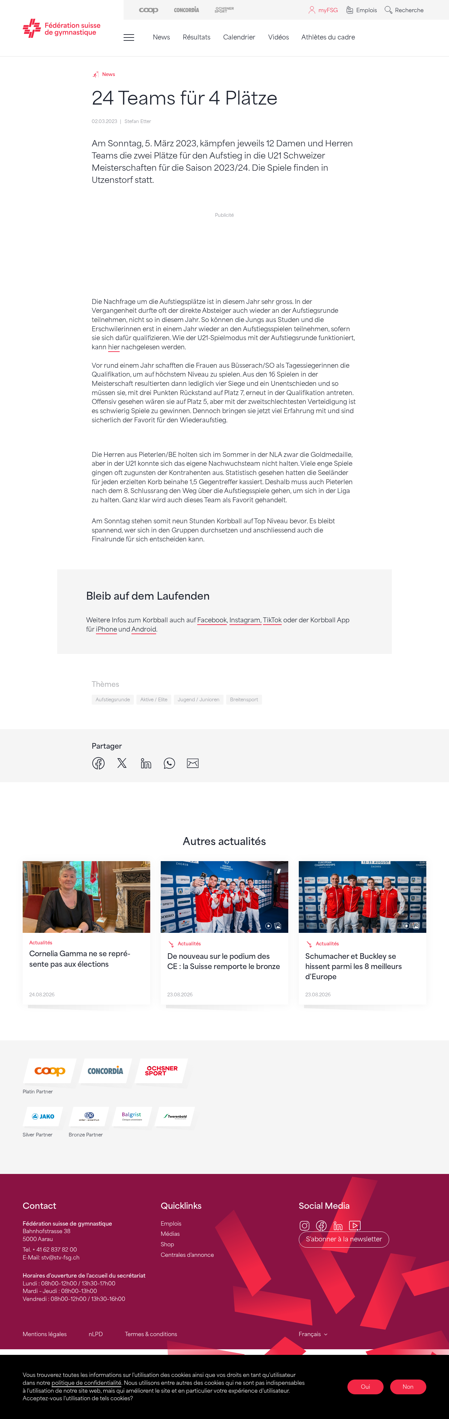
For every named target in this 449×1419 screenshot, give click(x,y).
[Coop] (149, 9)
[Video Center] (355, 1225)
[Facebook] (321, 1225)
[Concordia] (186, 9)
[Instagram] (304, 1225)
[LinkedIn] (338, 1225)
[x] (122, 763)
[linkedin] (146, 763)
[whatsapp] (169, 763)
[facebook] (98, 763)
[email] (193, 763)
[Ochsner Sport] (224, 9)
